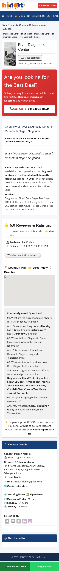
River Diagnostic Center (29, 37)
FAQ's (29, 142)
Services (11, 138)
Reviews (20, 142)
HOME (9, 16)
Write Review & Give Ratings (22, 255)
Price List (31, 138)
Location (9, 142)
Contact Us (43, 138)
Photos (20, 138)
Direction (10, 272)
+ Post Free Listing (47, 5)
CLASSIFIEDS (38, 16)
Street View (40, 267)
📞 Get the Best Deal (15, 566)
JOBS (22, 16)
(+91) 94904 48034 (37, 108)
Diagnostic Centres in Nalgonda (18, 34)
